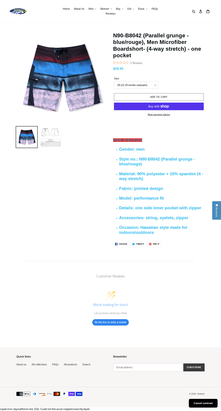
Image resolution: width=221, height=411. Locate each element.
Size (116, 78)
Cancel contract (203, 403)
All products (70, 364)
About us (21, 364)
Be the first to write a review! (110, 322)
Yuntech (201, 394)
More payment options (159, 114)
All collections (39, 364)
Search (86, 364)
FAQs (55, 364)
